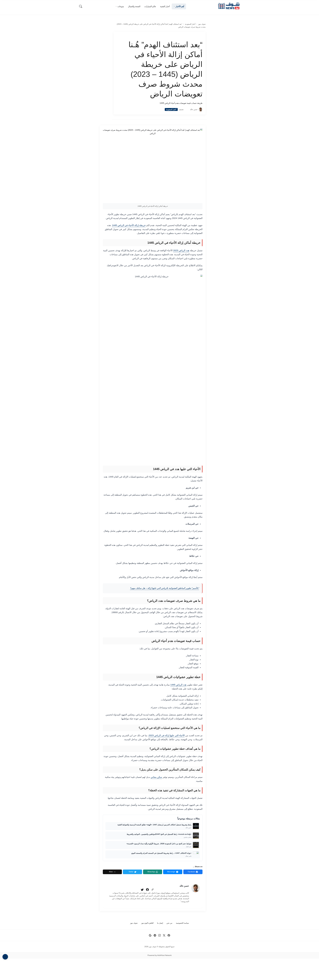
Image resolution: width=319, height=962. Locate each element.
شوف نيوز (202, 24)
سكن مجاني (156, 777)
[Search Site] (81, 6)
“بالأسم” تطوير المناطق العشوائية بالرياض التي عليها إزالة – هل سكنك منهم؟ (164, 588)
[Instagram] (159, 935)
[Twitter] (142, 889)
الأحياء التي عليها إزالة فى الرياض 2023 (167, 735)
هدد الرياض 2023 (181, 250)
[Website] (152, 889)
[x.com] (164, 935)
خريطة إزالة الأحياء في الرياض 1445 (129, 225)
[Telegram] (155, 935)
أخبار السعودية (190, 24)
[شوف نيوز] (228, 6)
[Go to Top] (5, 957)
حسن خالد (194, 109)
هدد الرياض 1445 (178, 684)
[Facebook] (147, 889)
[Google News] (150, 935)
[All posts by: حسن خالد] (195, 888)
